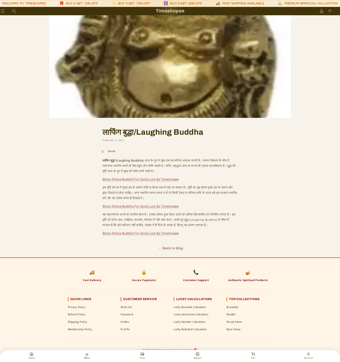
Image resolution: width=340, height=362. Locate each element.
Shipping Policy (77, 322)
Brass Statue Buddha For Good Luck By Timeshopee (141, 179)
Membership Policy (80, 329)
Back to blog (173, 248)
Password (127, 314)
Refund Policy (76, 314)
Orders (125, 322)
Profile (125, 329)
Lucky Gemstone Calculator (191, 314)
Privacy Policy (77, 307)
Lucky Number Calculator (190, 322)
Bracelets (232, 307)
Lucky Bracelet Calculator (190, 307)
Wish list (126, 307)
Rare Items (233, 329)
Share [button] (111, 151)
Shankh (231, 314)
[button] (8, 11)
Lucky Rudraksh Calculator (190, 329)
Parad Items (234, 322)
